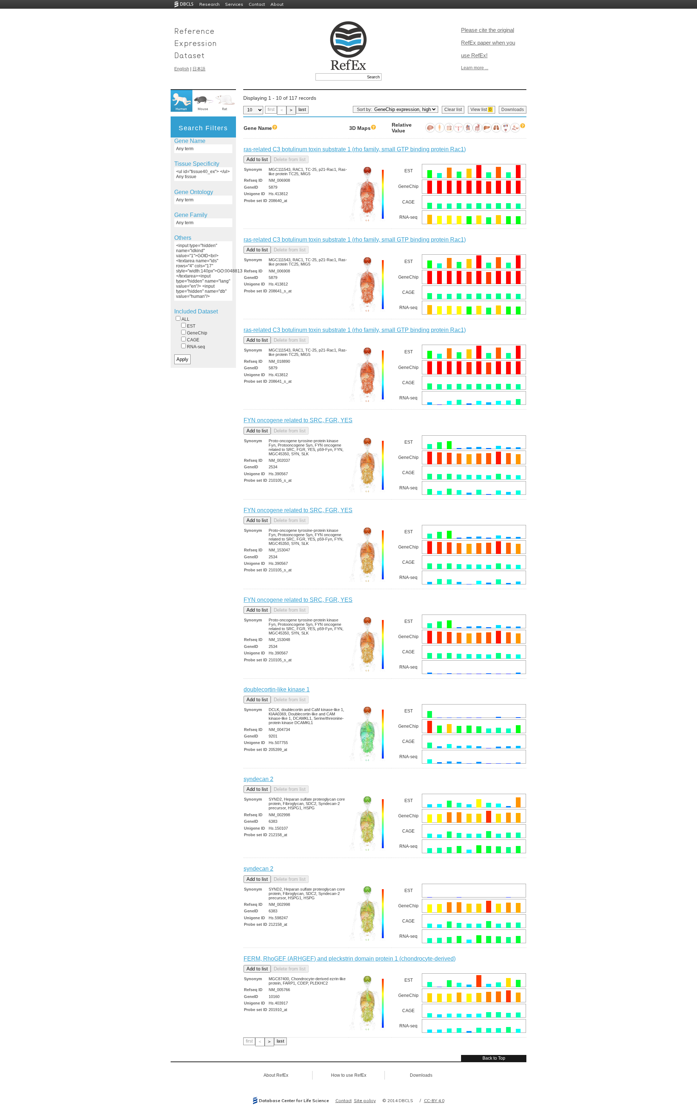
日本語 (198, 68)
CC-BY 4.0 (434, 1100)
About (277, 4)
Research (209, 4)
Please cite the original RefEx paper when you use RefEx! (488, 42)
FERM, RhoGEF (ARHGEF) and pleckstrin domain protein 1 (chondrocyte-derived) (350, 959)
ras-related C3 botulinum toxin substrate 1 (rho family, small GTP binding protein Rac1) (355, 149)
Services (234, 4)
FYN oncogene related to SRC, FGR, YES (298, 420)
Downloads (512, 109)
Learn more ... (474, 67)
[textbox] (340, 77)
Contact (257, 4)
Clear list (453, 109)
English (181, 68)
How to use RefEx (348, 1075)
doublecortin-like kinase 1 (277, 689)
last (302, 109)
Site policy (365, 1100)
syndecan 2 (258, 779)
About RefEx (276, 1075)
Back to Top (493, 1058)
